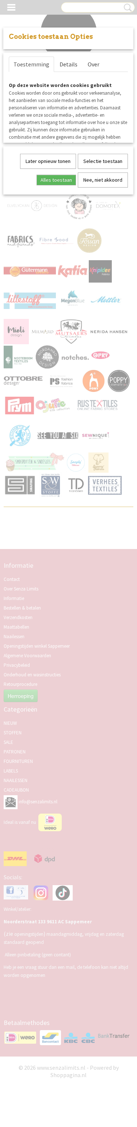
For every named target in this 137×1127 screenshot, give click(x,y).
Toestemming (31, 64)
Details (68, 64)
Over (93, 64)
